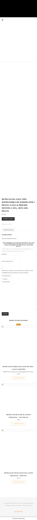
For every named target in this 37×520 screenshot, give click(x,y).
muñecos (9, 224)
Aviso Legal (8, 505)
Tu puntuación (6, 276)
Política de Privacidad (27, 505)
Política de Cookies (16, 505)
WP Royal (30, 503)
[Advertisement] (18, 42)
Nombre (5, 254)
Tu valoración (6, 282)
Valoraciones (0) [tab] (8, 230)
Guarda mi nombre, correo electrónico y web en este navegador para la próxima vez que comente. (17, 271)
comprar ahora (8, 218)
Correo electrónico (8, 261)
